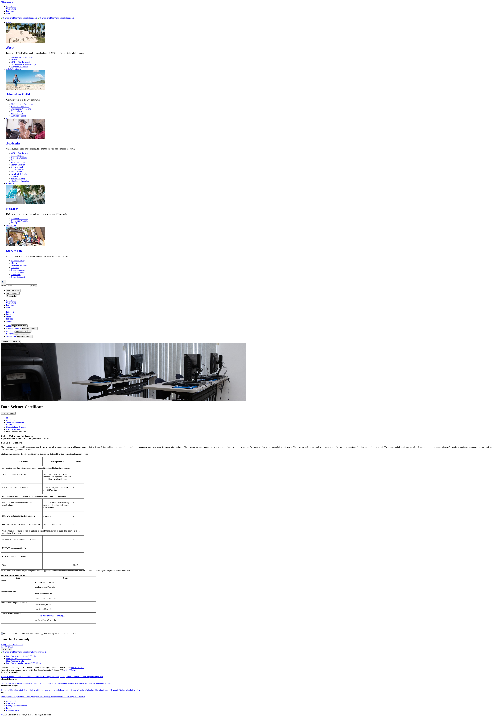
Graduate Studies (18, 162)
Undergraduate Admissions (22, 104)
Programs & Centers (19, 67)
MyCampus (11, 6)
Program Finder (38, 697)
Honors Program (18, 165)
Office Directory (67, 697)
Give (8, 13)
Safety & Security (18, 277)
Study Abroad (17, 167)
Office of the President (20, 62)
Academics (10, 118)
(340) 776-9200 (77, 667)
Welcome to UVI (13, 291)
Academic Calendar (19, 174)
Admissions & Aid (13, 69)
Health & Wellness (19, 265)
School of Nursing (132, 690)
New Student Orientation (101, 683)
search (3, 286)
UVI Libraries (79, 697)
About (8, 22)
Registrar (15, 160)
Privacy (9, 708)
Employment (6, 697)
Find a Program (17, 155)
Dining (14, 263)
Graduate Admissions (20, 106)
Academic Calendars (22, 683)
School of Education (94, 690)
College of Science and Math (41, 690)
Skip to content (7, 2)
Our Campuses (17, 113)
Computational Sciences (16, 427)
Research (10, 183)
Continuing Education (20, 181)
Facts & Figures (46, 676)
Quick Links (11, 296)
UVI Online (11, 9)
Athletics (15, 268)
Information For (13, 293)
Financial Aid (16, 111)
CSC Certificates (13, 429)
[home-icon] (7, 418)
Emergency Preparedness (16, 706)
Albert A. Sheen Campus (11, 676)
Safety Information (52, 697)
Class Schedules (53, 683)
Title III (14, 223)
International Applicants (21, 109)
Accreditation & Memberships (23, 64)
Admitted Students (18, 116)
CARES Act (11, 703)
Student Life (11, 225)
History (14, 60)
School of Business (78, 690)
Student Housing (18, 261)
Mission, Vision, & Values (22, 57)
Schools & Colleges (19, 158)
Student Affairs (17, 272)
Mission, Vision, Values (62, 676)
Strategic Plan (97, 676)
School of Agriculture (62, 690)
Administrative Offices (30, 676)
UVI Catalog (16, 172)
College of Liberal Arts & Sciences (15, 690)
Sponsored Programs (19, 221)
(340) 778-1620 (70, 670)
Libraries (15, 176)
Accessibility (11, 701)
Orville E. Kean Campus (82, 676)
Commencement (7, 683)
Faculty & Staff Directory (21, 697)
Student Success (17, 169)
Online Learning (18, 179)
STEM (9, 425)
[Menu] (3, 282)
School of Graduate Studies (114, 690)
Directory (10, 11)
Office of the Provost (19, 153)
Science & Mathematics (15, 422)
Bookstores (15, 274)
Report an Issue (12, 710)
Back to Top (6, 649)
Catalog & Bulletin (39, 683)
